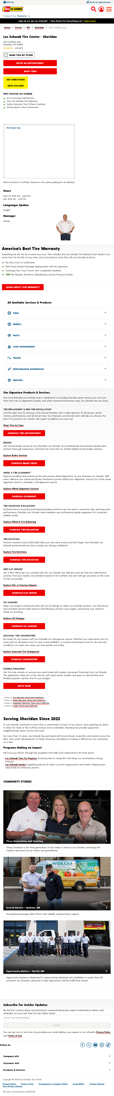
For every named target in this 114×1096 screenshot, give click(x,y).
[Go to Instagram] (101, 1044)
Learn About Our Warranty (23, 287)
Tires (15, 313)
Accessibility (78, 1084)
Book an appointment (30, 63)
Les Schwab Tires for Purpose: (21, 758)
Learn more (90, 21)
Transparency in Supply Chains (53, 1084)
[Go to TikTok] (108, 1044)
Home (7, 27)
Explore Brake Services (15, 455)
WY (28, 27)
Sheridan (39, 27)
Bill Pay (10, 2)
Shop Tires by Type (13, 425)
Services (17, 380)
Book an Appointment (100, 2)
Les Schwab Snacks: (15, 764)
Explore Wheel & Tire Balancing (19, 521)
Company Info (11, 1056)
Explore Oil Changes (13, 618)
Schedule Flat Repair (24, 592)
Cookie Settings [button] (96, 1084)
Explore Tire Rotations (15, 551)
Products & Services (14, 1070)
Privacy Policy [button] (103, 1032)
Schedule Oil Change (24, 626)
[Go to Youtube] (95, 1044)
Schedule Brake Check (24, 463)
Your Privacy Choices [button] (12, 1086)
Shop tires (30, 71)
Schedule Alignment (24, 496)
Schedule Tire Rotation (24, 559)
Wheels (16, 324)
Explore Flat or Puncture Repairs (20, 585)
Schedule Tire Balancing (24, 529)
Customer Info (11, 1063)
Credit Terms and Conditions (25, 706)
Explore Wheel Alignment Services (21, 488)
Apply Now (24, 685)
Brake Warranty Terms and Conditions (29, 700)
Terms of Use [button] (15, 1035)
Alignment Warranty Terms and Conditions (31, 703)
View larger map (13, 128)
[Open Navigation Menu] (109, 9)
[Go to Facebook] (82, 1044)
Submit (57, 1025)
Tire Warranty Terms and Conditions (28, 697)
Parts (16, 335)
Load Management (23, 346)
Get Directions (16, 79)
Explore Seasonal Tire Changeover (21, 651)
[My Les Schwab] (101, 9)
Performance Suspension (28, 369)
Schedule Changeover (24, 659)
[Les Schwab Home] (12, 9)
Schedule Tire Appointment (24, 433)
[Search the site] (93, 9)
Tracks (16, 357)
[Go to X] (88, 1044)
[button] (13, 15)
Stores (18, 27)
